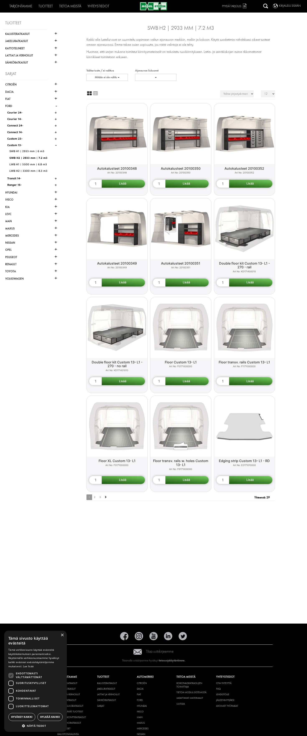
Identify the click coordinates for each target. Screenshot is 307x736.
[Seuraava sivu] (106, 497)
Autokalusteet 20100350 (180, 168)
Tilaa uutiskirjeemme (160, 651)
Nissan (141, 734)
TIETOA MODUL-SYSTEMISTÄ (191, 692)
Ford (140, 700)
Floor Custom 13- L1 (181, 362)
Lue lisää (28, 666)
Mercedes (142, 728)
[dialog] (35, 681)
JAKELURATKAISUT (106, 688)
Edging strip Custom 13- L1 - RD (244, 461)
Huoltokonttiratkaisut (71, 717)
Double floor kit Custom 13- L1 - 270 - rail (244, 265)
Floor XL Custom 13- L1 (117, 461)
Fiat (139, 694)
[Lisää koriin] (123, 184)
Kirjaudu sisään (290, 6)
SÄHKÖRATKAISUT (106, 700)
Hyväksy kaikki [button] (22, 717)
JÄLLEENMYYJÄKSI (225, 700)
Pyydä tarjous (231, 6)
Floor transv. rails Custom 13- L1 (244, 362)
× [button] (62, 635)
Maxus (141, 722)
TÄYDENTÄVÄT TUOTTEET (70, 711)
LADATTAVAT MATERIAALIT (189, 698)
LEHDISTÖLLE (222, 694)
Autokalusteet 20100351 (180, 263)
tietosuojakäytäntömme (172, 660)
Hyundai (142, 705)
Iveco (140, 711)
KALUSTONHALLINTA (68, 734)
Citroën (142, 683)
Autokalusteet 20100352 (244, 168)
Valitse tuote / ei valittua (100, 70)
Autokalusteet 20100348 (117, 168)
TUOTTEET (45, 6)
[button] (35, 726)
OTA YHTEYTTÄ (223, 683)
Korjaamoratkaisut (69, 722)
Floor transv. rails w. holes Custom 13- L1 (180, 463)
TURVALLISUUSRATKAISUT (70, 705)
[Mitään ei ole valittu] (155, 77)
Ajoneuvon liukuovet (147, 70)
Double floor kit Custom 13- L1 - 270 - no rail (117, 364)
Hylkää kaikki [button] (50, 717)
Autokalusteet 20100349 (117, 263)
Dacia (140, 688)
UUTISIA (180, 703)
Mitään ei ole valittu (106, 77)
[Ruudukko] (89, 93)
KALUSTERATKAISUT (67, 683)
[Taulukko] (95, 93)
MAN (139, 717)
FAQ (218, 688)
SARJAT (100, 705)
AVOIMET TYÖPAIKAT (227, 705)
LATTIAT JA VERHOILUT (68, 694)
